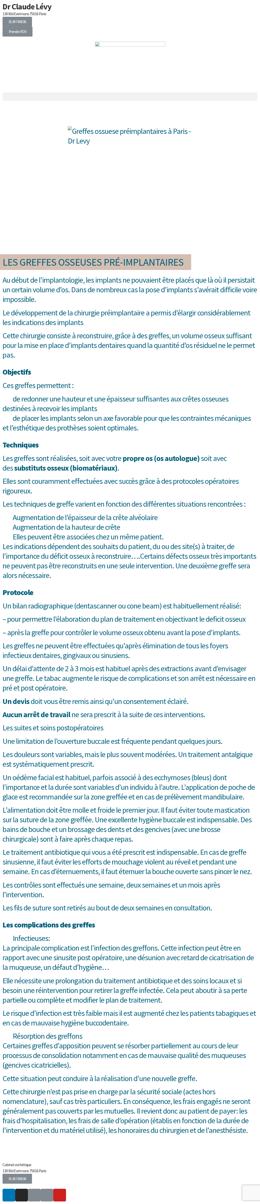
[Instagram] (21, 1195)
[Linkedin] (9, 1195)
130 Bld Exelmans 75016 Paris (24, 13)
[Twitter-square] (34, 1195)
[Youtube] (59, 1195)
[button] (17, 22)
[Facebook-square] (47, 1195)
